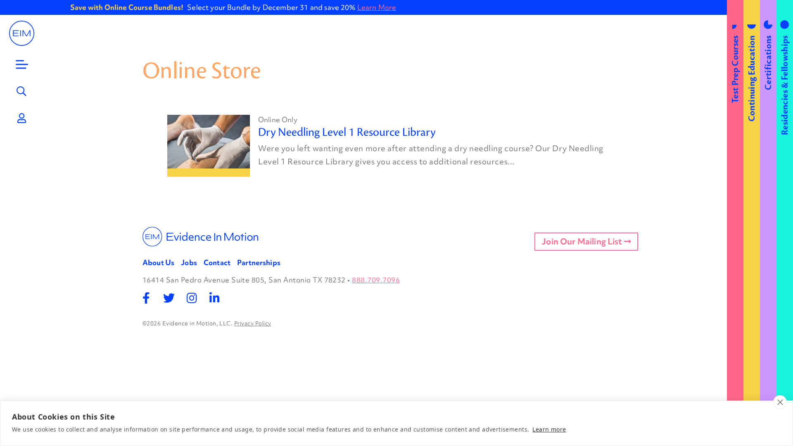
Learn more (549, 429)
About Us (158, 262)
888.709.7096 (376, 280)
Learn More (376, 7)
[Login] (22, 118)
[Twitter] (169, 298)
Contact (217, 262)
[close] (780, 402)
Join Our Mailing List (582, 241)
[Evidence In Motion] (21, 33)
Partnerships (258, 262)
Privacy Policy (252, 323)
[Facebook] (146, 298)
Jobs (189, 262)
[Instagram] (191, 298)
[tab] (735, 223)
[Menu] (22, 64)
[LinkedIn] (214, 298)
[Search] (22, 91)
